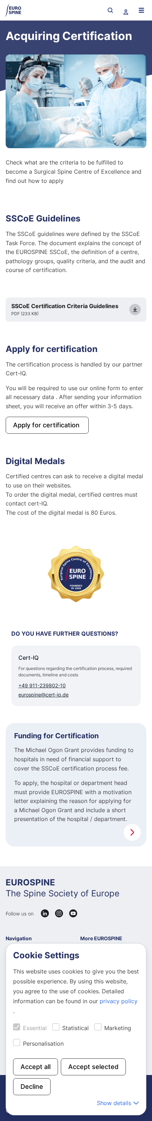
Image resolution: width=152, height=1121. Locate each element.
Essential (35, 1028)
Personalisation (43, 1043)
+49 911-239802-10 (42, 685)
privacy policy (119, 1001)
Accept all (36, 1066)
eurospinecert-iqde (43, 695)
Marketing (117, 1028)
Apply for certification (47, 425)
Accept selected (93, 1066)
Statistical (75, 1028)
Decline (32, 1086)
